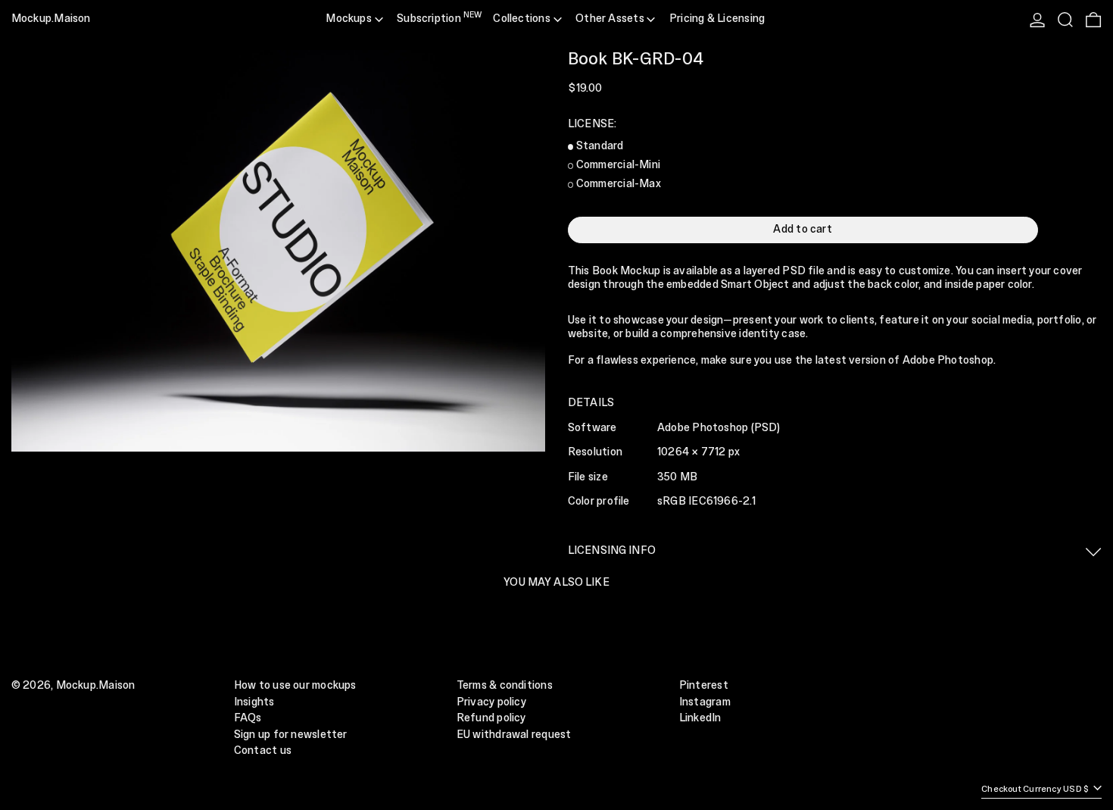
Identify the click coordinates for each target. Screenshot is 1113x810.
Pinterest (703, 685)
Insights (254, 702)
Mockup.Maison (51, 19)
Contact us (263, 751)
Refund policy (491, 718)
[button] (1065, 19)
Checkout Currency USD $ (1035, 789)
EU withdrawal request (514, 735)
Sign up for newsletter (291, 735)
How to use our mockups (295, 685)
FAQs (248, 718)
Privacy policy (491, 702)
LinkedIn (700, 718)
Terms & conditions (505, 685)
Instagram (705, 702)
